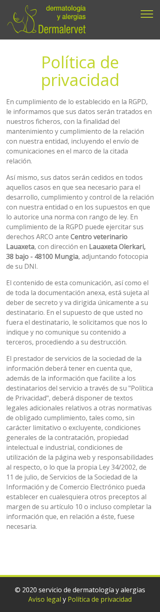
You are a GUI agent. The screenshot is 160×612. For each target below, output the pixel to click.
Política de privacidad (100, 599)
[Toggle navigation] (147, 13)
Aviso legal (44, 599)
